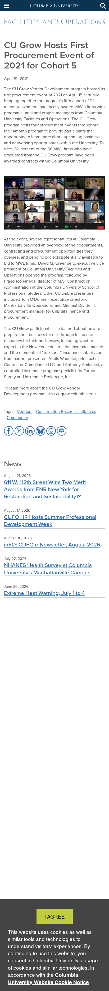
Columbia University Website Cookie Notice (48, 978)
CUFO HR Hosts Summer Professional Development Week (50, 520)
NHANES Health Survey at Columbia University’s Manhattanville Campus (48, 568)
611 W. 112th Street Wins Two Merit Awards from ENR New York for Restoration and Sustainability (45, 489)
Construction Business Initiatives (66, 411)
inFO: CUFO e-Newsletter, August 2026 (52, 544)
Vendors (24, 411)
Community (17, 418)
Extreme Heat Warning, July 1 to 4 (44, 593)
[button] (6, 5)
